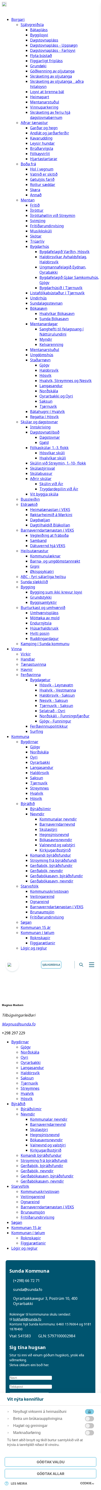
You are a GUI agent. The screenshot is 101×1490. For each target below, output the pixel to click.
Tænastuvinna (33, 664)
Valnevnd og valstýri (57, 844)
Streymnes (39, 788)
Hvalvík (36, 793)
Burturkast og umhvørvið (43, 607)
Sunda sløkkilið (34, 581)
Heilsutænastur (34, 550)
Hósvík (45, 375)
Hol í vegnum (41, 169)
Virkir (26, 654)
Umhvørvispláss (44, 612)
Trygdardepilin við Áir (58, 489)
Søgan (26, 922)
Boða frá (28, 163)
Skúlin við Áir (51, 483)
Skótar (36, 236)
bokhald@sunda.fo (27, 1319)
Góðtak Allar (50, 1473)
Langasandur (51, 385)
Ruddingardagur (44, 638)
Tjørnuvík (48, 406)
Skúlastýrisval (42, 468)
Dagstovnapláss (44, 40)
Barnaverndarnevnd (57, 824)
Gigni (34, 566)
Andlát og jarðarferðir (49, 133)
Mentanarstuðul (44, 102)
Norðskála (48, 390)
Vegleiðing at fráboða (49, 535)
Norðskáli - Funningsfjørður (64, 716)
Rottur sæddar (42, 184)
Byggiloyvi (39, 35)
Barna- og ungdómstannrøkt (55, 561)
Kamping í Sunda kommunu (45, 643)
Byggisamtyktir (43, 602)
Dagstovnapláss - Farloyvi (52, 50)
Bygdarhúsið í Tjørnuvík (60, 287)
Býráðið (28, 803)
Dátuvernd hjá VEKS (47, 545)
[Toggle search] (81, 965)
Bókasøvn (38, 308)
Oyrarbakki (40, 762)
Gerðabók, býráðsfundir (51, 865)
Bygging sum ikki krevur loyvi (56, 592)
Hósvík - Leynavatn (56, 685)
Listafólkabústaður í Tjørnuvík (57, 292)
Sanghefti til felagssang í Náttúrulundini (61, 331)
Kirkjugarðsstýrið (55, 850)
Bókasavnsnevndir (55, 839)
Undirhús (38, 298)
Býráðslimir (40, 808)
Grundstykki (41, 597)
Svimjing (37, 220)
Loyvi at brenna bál (47, 91)
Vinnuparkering (44, 107)
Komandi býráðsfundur (50, 855)
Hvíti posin (39, 633)
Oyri (34, 757)
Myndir (45, 339)
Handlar (28, 659)
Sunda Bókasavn (54, 318)
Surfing (36, 731)
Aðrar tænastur (34, 122)
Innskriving (40, 427)
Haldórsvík (48, 370)
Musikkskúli (41, 231)
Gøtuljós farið (42, 179)
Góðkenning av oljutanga (52, 71)
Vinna (16, 648)
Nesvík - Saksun (53, 700)
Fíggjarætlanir (42, 942)
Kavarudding (41, 138)
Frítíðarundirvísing (47, 225)
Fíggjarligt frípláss (46, 60)
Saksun (45, 401)
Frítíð (35, 205)
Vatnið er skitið (44, 174)
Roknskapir (40, 937)
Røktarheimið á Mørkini (51, 514)
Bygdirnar (29, 741)
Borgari (18, 19)
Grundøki (38, 65)
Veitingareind (42, 896)
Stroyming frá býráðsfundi (53, 860)
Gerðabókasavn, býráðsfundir (56, 875)
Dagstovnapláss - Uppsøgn (54, 45)
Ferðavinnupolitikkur (49, 726)
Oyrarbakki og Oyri (56, 396)
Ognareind (39, 901)
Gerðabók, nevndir (46, 870)
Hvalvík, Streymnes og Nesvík (65, 380)
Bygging (28, 587)
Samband (38, 540)
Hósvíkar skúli (52, 452)
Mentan (28, 200)
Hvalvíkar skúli (52, 458)
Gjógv (44, 365)
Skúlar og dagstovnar (39, 421)
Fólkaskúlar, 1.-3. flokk (49, 447)
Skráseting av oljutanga (51, 76)
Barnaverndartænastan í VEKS (47, 530)
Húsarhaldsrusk (44, 628)
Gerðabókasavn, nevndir (51, 881)
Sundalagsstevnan (46, 303)
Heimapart (39, 96)
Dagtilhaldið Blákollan (50, 525)
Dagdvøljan (40, 519)
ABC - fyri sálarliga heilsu (43, 576)
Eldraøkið (29, 504)
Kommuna (20, 736)
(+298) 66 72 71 (26, 1280)
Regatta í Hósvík (44, 416)
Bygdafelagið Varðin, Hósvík (64, 251)
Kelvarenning (51, 344)
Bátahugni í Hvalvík (47, 411)
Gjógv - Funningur (55, 721)
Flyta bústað (41, 55)
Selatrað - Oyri (52, 710)
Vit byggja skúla (44, 494)
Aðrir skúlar (40, 478)
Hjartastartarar (43, 158)
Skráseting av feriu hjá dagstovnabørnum (50, 115)
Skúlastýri (48, 829)
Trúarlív (37, 241)
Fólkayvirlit (40, 153)
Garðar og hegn (44, 127)
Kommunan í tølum (37, 932)
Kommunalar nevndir (58, 819)
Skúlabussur (41, 473)
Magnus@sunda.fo (18, 1024)
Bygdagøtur (40, 679)
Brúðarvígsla (41, 148)
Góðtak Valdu (51, 1462)
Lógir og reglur (34, 948)
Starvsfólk (30, 886)
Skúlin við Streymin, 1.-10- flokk (58, 463)
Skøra (35, 189)
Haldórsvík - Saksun (57, 695)
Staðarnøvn (40, 360)
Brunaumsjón (42, 912)
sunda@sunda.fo (27, 1289)
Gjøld (44, 442)
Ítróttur (36, 210)
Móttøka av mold (44, 617)
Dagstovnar (49, 437)
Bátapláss (39, 29)
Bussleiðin (30, 499)
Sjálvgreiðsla (32, 24)
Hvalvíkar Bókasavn (56, 313)
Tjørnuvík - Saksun (56, 705)
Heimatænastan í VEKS (50, 509)
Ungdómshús (41, 354)
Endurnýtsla (40, 623)
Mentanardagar (44, 323)
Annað (36, 194)
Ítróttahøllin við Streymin (52, 215)
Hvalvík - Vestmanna (57, 690)
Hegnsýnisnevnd (54, 834)
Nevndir (37, 814)
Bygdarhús (39, 246)
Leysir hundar (42, 143)
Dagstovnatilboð (44, 432)
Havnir (27, 669)
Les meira (19, 1483)
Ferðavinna (31, 674)
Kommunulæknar (45, 556)
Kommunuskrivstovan (49, 891)
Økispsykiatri (42, 571)
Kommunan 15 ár (36, 927)
